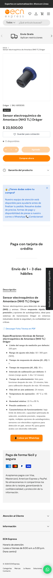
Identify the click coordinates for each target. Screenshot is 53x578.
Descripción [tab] (9, 289)
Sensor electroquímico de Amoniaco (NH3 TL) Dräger (24, 49)
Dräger (6, 105)
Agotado (36, 149)
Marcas (17, 568)
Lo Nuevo (27, 568)
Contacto (6, 571)
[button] (42, 14)
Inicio (5, 48)
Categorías (7, 568)
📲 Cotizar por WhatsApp (26, 438)
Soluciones (37, 568)
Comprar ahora (26, 158)
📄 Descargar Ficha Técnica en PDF (19, 328)
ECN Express (14, 564)
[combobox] (26, 23)
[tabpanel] (26, 370)
